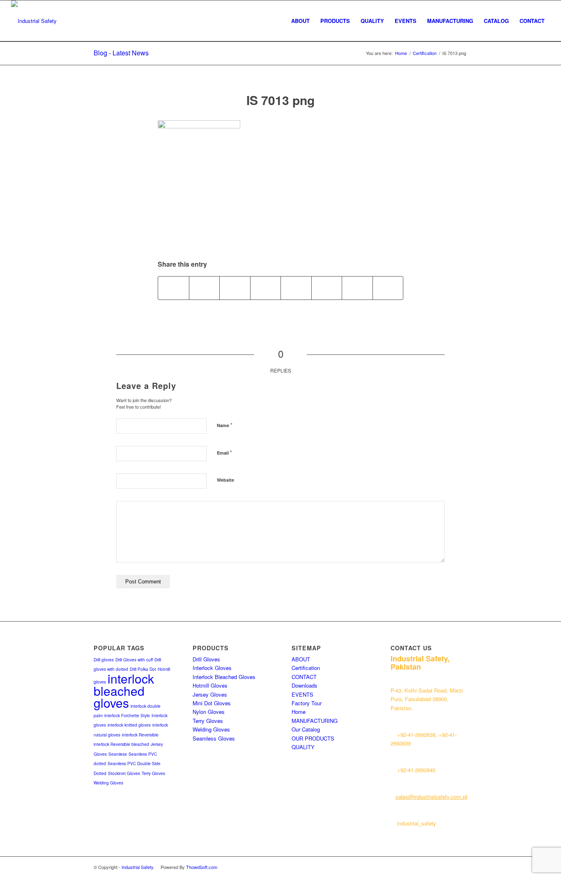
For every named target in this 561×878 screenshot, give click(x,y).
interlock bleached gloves (124, 690)
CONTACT (304, 677)
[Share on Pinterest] (235, 288)
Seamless (117, 754)
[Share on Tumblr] (296, 288)
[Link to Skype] (461, 867)
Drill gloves (104, 660)
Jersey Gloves (210, 694)
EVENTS (302, 694)
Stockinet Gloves (124, 773)
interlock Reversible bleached (121, 744)
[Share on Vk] (327, 288)
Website (225, 480)
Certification (306, 668)
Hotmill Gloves (210, 685)
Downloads (304, 685)
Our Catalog (306, 729)
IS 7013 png (280, 100)
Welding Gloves (108, 783)
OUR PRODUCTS (313, 738)
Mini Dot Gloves (212, 703)
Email (224, 452)
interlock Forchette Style (127, 715)
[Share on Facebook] (173, 288)
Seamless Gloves (214, 738)
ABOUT (301, 659)
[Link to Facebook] (449, 867)
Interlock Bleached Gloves (224, 677)
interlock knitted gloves (129, 725)
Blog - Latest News (121, 52)
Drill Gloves (206, 659)
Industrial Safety (137, 867)
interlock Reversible (140, 735)
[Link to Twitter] (436, 867)
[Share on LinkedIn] (266, 288)
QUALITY (303, 747)
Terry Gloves (153, 773)
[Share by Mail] (388, 288)
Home (299, 712)
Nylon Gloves (209, 712)
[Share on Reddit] (357, 288)
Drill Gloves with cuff (134, 660)
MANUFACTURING (315, 721)
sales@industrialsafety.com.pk (432, 796)
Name (224, 425)
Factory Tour (307, 703)
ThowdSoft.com (201, 867)
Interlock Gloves (212, 668)
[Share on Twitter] (204, 288)
